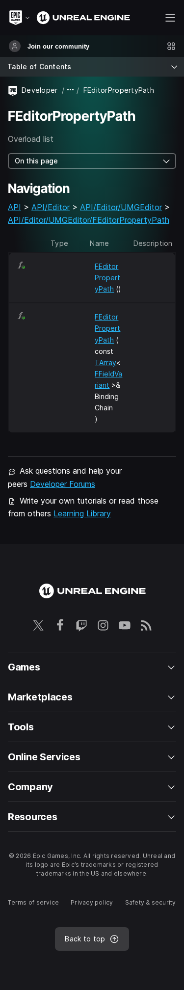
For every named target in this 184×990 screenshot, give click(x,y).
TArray (105, 362)
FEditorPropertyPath (107, 277)
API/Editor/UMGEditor (121, 207)
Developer (40, 90)
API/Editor (50, 207)
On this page (36, 161)
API (14, 207)
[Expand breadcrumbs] (70, 90)
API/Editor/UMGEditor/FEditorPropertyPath (88, 220)
